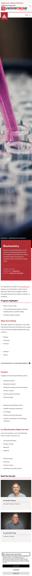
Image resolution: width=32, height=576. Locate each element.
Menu (26, 15)
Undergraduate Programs (17, 238)
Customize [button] (16, 569)
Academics (4, 238)
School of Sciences (16, 273)
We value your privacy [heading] (12, 554)
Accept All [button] (16, 566)
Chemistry (16, 271)
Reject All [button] (16, 573)
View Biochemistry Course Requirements (14, 363)
